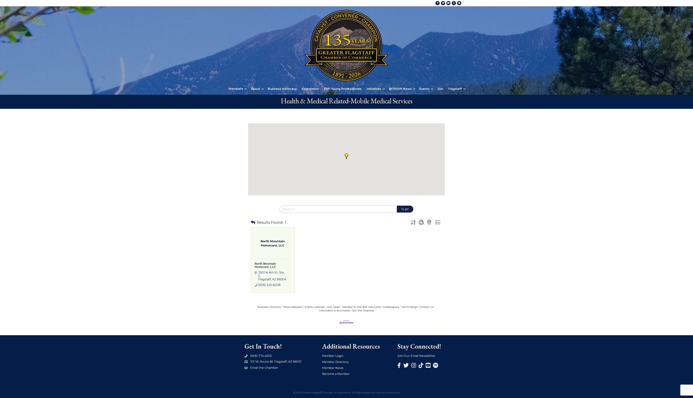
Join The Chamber (363, 310)
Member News (332, 368)
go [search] (407, 209)
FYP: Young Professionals (342, 89)
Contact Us (426, 306)
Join (440, 89)
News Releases (292, 306)
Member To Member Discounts (361, 306)
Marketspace (391, 306)
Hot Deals (333, 306)
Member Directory (335, 362)
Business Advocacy (282, 89)
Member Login (332, 356)
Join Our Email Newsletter (416, 356)
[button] (346, 156)
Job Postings (409, 306)
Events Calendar (315, 306)
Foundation (310, 89)
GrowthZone (392, 392)
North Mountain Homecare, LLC (265, 265)
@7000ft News (400, 89)
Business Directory (269, 306)
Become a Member (336, 374)
